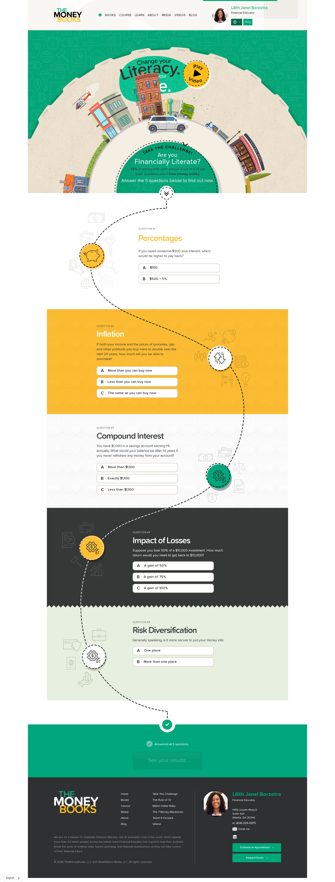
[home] (71, 15)
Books (110, 15)
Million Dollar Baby (164, 806)
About (153, 15)
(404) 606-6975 (246, 823)
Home (125, 794)
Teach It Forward (163, 818)
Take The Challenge (165, 794)
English (10, 878)
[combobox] (13, 878)
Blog (193, 15)
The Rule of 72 (162, 800)
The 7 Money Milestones (168, 812)
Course (125, 15)
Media (166, 15)
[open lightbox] (197, 74)
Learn (139, 15)
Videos (180, 15)
